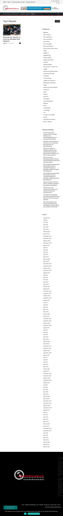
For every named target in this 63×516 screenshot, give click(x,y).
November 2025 (47, 238)
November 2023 (47, 293)
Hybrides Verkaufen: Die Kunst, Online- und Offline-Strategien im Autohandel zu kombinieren (51, 183)
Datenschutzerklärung (33, 513)
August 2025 (46, 245)
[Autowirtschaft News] (11, 8)
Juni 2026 (45, 222)
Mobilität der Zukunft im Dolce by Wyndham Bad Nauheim (11, 39)
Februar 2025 (46, 259)
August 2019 (46, 410)
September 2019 (47, 408)
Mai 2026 (45, 224)
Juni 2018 (45, 433)
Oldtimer (45, 94)
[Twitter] (57, 3)
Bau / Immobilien (47, 44)
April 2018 (45, 437)
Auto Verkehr (46, 41)
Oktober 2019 (46, 405)
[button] (58, 14)
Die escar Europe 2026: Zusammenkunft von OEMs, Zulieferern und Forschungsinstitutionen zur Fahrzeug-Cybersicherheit (50, 136)
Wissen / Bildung (47, 121)
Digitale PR (46, 53)
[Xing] (59, 3)
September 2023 (47, 298)
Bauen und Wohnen (48, 46)
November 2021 (47, 348)
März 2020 (46, 394)
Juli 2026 (45, 220)
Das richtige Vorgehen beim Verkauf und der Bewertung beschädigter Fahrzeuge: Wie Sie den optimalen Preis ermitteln (51, 204)
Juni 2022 (45, 332)
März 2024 (46, 284)
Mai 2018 (45, 435)
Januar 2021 (46, 371)
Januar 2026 (46, 234)
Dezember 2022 (47, 318)
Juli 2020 (45, 385)
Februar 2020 (46, 396)
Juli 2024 (45, 275)
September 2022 (47, 325)
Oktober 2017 (46, 446)
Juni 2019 (45, 414)
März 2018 (46, 440)
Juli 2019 (45, 412)
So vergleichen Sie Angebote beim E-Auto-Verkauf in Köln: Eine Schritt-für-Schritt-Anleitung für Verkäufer (51, 197)
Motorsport (46, 89)
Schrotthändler (47, 108)
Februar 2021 (46, 369)
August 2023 (46, 300)
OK (25, 513)
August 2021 (46, 355)
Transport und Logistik (49, 114)
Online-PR (45, 96)
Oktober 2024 (46, 268)
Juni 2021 (45, 359)
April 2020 (45, 391)
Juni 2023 (45, 305)
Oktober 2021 (46, 350)
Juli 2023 (45, 302)
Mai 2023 (45, 307)
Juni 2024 (45, 277)
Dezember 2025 (47, 236)
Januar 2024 (46, 289)
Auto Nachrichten (47, 37)
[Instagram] (53, 1)
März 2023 (46, 311)
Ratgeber (45, 103)
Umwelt (45, 117)
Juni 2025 (45, 250)
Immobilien (46, 76)
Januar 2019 (46, 426)
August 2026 (46, 218)
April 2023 (45, 309)
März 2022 (46, 339)
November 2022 (47, 321)
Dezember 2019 (47, 401)
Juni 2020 (45, 387)
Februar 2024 (46, 286)
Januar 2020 (46, 398)
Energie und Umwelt (48, 60)
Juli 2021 (45, 357)
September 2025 (47, 243)
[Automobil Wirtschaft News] (29, 475)
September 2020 (47, 380)
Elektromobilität (7, 34)
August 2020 (46, 382)
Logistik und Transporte (49, 80)
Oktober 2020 (46, 378)
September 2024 (47, 270)
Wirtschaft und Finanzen (49, 119)
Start (4, 18)
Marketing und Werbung (49, 82)
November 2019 (47, 403)
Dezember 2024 (47, 263)
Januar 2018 (46, 444)
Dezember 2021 (47, 346)
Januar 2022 (46, 343)
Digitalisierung (46, 55)
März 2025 (46, 256)
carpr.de (5, 43)
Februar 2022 (46, 341)
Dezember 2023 (47, 291)
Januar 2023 (46, 316)
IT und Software (47, 78)
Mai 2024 (45, 279)
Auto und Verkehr (47, 39)
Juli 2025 (45, 247)
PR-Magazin (46, 98)
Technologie (46, 110)
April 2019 (45, 419)
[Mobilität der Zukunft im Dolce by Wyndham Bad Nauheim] (12, 29)
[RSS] (59, 1)
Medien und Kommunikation (50, 87)
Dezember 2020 (47, 373)
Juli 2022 (45, 330)
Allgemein (45, 32)
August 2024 (46, 272)
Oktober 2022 (46, 323)
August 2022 (46, 327)
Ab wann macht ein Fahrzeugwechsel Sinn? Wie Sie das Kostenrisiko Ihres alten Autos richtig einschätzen (51, 160)
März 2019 (46, 421)
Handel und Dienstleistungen (50, 71)
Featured (45, 62)
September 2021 (47, 353)
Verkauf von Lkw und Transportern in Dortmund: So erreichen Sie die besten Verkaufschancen (50, 190)
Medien (45, 85)
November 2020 (47, 375)
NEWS (44, 92)
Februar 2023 (46, 314)
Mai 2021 (45, 362)
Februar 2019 (46, 424)
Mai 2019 (45, 417)
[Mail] (57, 1)
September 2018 (47, 430)
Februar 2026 (46, 231)
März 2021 (46, 366)
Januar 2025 (46, 261)
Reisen (45, 105)
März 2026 (46, 229)
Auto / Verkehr (46, 34)
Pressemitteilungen (48, 101)
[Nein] (61, 512)
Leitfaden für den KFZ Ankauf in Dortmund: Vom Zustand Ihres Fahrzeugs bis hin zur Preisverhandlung (51, 144)
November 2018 (47, 428)
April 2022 (45, 337)
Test (44, 112)
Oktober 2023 (46, 295)
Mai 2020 (45, 389)
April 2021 (45, 364)
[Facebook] (51, 1)
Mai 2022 (45, 334)
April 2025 (45, 254)
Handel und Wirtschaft (48, 73)
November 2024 (47, 266)
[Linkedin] (55, 1)
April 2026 (45, 227)
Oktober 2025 (46, 240)
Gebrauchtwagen (47, 64)
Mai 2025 (45, 252)
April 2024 (45, 282)
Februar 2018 (46, 442)
